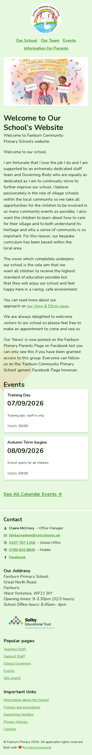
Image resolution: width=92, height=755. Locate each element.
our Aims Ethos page (48, 306)
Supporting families (19, 714)
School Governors (17, 663)
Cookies (10, 729)
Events (69, 40)
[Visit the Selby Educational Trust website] (46, 623)
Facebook (17, 557)
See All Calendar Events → (33, 494)
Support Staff (14, 656)
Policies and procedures (22, 707)
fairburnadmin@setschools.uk (34, 535)
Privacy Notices (16, 721)
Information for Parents (46, 48)
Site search (12, 678)
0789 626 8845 (22, 549)
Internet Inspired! (39, 748)
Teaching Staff (15, 649)
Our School (26, 40)
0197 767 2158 (22, 542)
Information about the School (26, 700)
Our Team (50, 40)
